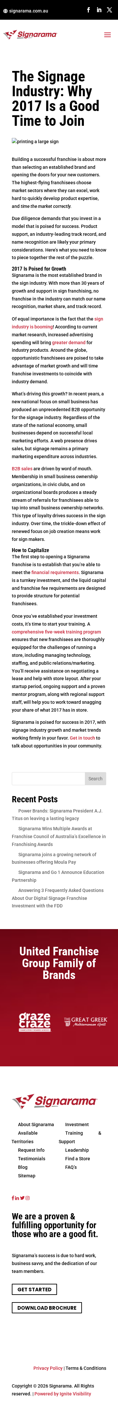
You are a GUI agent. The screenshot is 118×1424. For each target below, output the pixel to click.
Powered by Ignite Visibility (62, 1393)
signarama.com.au (28, 10)
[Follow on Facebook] (88, 10)
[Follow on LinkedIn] (99, 10)
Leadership (77, 1150)
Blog (23, 1167)
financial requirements (55, 572)
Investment (77, 1124)
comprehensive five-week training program (56, 631)
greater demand (69, 342)
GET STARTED (34, 1289)
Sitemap (26, 1175)
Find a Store (77, 1158)
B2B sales (22, 468)
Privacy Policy (48, 1368)
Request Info (31, 1150)
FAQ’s (71, 1167)
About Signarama (36, 1124)
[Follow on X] (109, 10)
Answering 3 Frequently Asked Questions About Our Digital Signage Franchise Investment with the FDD (58, 898)
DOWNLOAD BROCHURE (46, 1307)
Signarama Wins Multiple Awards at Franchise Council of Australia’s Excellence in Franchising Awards (59, 836)
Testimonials (31, 1158)
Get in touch (82, 738)
